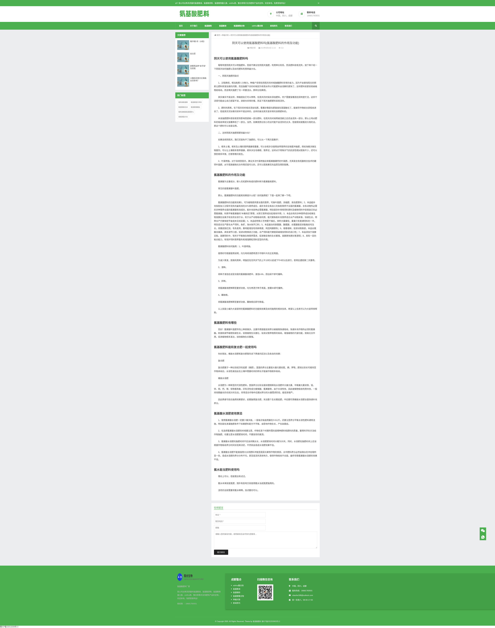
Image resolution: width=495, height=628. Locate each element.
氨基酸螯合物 (239, 26)
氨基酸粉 (208, 26)
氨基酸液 (222, 26)
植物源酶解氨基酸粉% (186, 112)
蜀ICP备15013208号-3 (9, 627)
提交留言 (221, 552)
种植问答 (225, 35)
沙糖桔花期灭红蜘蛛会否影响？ (198, 79)
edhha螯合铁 (257, 26)
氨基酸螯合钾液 (196, 102)
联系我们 (288, 26)
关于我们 (193, 26)
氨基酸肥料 (257, 621)
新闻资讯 (273, 26)
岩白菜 (193, 54)
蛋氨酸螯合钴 (183, 117)
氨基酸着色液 (183, 107)
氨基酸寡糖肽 (195, 107)
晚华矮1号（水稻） (198, 41)
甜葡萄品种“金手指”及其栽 (198, 67)
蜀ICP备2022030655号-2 (271, 621)
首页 (181, 26)
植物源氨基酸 (183, 102)
